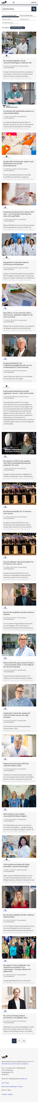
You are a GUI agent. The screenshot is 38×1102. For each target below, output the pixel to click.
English (10, 1094)
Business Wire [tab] (6, 19)
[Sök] (34, 9)
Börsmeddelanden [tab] (26, 15)
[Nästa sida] (19, 1040)
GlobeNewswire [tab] (24, 19)
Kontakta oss (23, 1079)
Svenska (4, 1094)
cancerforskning (16, 28)
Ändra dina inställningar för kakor (12, 1086)
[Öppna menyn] (14, 2)
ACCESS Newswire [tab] (7, 22)
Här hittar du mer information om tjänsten (15, 1064)
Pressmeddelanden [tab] (9, 15)
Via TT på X (5, 1083)
